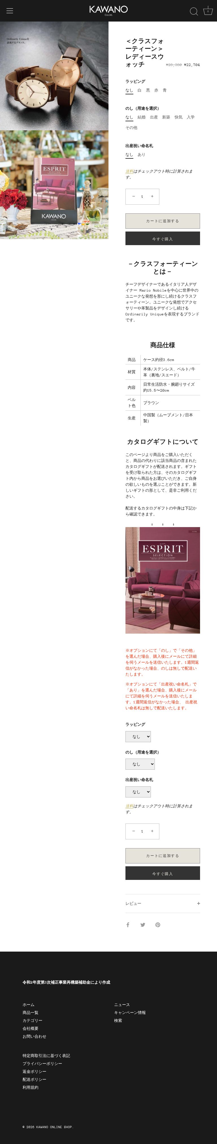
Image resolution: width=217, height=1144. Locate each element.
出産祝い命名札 (139, 146)
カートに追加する (162, 221)
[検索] (194, 11)
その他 (131, 128)
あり (142, 154)
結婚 (142, 117)
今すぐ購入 (162, 239)
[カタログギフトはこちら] (162, 530)
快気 (179, 117)
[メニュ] (10, 11)
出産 (154, 117)
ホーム (28, 1005)
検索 (118, 1020)
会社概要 (30, 1028)
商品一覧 (30, 1013)
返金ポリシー (34, 1071)
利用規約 (30, 1087)
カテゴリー (32, 1020)
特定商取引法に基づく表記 (46, 1056)
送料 (129, 171)
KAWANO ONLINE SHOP (54, 1127)
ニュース (122, 1005)
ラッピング (135, 81)
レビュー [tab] (133, 903)
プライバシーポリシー (42, 1064)
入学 (191, 117)
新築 (166, 117)
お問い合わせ (34, 1036)
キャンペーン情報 (130, 1013)
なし (129, 90)
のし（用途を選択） (143, 108)
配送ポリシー (34, 1079)
